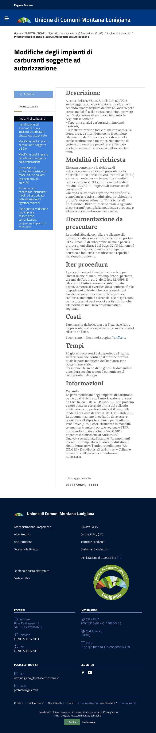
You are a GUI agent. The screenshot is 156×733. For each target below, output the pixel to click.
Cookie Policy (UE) (92, 534)
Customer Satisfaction (95, 549)
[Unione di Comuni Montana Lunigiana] (24, 20)
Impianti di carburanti (118, 33)
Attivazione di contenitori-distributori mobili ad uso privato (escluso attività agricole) (33, 175)
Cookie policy (88, 722)
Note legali (55, 703)
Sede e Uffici (22, 578)
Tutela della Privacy (26, 549)
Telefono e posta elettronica (31, 571)
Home (17, 33)
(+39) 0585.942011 (26, 639)
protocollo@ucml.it (26, 690)
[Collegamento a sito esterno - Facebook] (83, 672)
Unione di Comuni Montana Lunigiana (60, 513)
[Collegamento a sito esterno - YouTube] (90, 672)
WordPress (106, 703)
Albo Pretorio (22, 534)
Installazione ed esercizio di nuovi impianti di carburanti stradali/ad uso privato (33, 130)
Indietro (28, 94)
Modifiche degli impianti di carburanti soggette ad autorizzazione (33, 158)
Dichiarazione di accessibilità (98, 557)
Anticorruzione (23, 542)
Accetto (72, 722)
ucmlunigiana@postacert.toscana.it (36, 678)
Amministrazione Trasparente (32, 527)
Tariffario (118, 337)
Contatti (71, 703)
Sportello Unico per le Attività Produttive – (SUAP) (75, 33)
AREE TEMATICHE (35, 33)
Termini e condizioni (93, 542)
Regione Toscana (23, 5)
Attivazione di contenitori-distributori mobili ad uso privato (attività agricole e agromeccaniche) (33, 195)
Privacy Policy (89, 527)
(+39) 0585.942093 (26, 651)
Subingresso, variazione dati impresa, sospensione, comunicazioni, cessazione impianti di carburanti (33, 217)
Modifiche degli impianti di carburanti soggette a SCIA (33, 145)
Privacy (18, 703)
